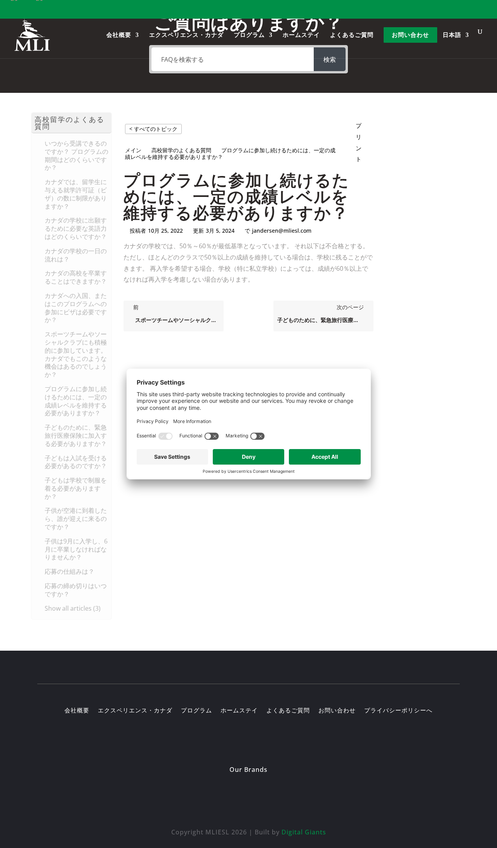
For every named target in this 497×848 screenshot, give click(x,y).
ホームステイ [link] (301, 35)
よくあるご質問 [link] (352, 35)
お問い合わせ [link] (410, 35)
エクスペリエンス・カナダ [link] (186, 35)
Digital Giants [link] (304, 832)
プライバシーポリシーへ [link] (398, 710)
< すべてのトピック (153, 128)
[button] (71, 123)
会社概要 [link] (118, 35)
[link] (32, 34)
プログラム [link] (249, 35)
